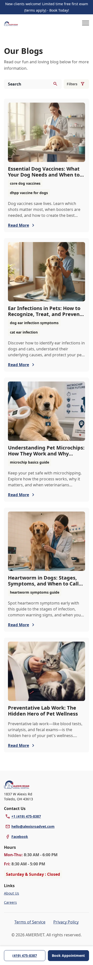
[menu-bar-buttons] (85, 24)
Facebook (19, 836)
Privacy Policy (66, 922)
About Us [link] (11, 893)
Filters (72, 84)
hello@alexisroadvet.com (33, 826)
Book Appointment (68, 955)
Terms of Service (29, 922)
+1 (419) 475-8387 (26, 816)
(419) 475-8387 (24, 955)
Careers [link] (10, 902)
